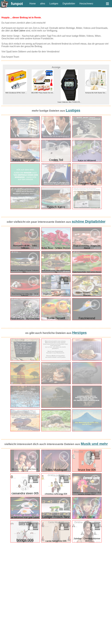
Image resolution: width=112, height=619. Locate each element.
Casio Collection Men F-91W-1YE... (48, 102)
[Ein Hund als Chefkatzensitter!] (56, 430)
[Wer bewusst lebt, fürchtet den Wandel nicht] (25, 383)
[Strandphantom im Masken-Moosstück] (56, 407)
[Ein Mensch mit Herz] (25, 430)
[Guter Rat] (25, 185)
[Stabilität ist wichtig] (25, 208)
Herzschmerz (86, 3)
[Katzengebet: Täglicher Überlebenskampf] (87, 407)
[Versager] (56, 185)
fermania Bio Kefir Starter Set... (74, 93)
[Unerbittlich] (25, 137)
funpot (17, 4)
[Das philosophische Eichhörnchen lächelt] (56, 383)
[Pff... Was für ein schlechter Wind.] (87, 137)
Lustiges (53, 3)
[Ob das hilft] (87, 208)
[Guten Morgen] (87, 360)
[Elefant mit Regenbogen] (87, 383)
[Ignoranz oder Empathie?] (56, 360)
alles (42, 3)
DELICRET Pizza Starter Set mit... (21, 93)
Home (32, 3)
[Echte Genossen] (56, 137)
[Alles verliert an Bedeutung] (25, 407)
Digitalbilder (69, 3)
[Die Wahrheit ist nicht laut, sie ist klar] (87, 430)
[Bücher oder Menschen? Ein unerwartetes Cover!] (25, 360)
